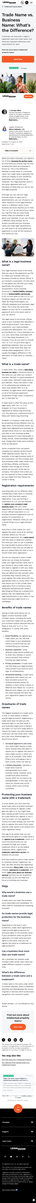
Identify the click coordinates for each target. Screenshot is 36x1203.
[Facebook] (24, 1157)
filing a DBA (18, 867)
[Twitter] (30, 1157)
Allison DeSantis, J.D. (17, 129)
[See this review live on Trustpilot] (8, 1076)
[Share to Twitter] (3, 1040)
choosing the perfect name (21, 161)
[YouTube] (12, 1157)
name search (29, 537)
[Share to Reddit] (21, 1040)
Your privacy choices (8, 1190)
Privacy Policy (14, 1183)
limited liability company (23, 291)
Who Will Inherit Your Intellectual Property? (17, 1060)
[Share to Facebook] (9, 1040)
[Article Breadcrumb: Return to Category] (3, 7)
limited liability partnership (19, 294)
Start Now (18, 1027)
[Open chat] (34, 1200)
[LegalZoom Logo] (9, 2)
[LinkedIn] (18, 1157)
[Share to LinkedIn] (15, 1040)
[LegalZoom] (18, 1148)
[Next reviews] (34, 1083)
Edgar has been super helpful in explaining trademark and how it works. (15, 1080)
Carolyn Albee (16, 110)
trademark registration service (14, 852)
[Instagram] (6, 1157)
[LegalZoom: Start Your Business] (9, 96)
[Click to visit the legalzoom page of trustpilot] (18, 68)
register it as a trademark (14, 839)
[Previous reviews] (1, 1083)
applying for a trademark (19, 870)
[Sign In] (26, 2)
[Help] (22, 2)
